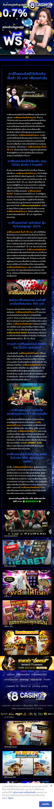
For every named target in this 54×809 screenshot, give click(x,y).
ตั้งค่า (11, 798)
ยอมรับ (45, 804)
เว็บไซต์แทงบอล (10, 747)
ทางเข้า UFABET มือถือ (31, 442)
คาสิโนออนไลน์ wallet (17, 332)
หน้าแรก (11, 674)
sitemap (24, 679)
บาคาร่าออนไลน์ (11, 679)
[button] (27, 56)
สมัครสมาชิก (36, 679)
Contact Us (12, 686)
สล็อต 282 (8, 626)
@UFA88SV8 (32, 501)
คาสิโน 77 (8, 596)
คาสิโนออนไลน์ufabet (30, 205)
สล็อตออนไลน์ (23, 674)
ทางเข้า (47, 679)
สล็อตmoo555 (10, 777)
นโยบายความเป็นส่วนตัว (24, 792)
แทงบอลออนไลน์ (10, 536)
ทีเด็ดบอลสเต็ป (10, 566)
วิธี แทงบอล (9, 716)
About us (25, 686)
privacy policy (40, 686)
